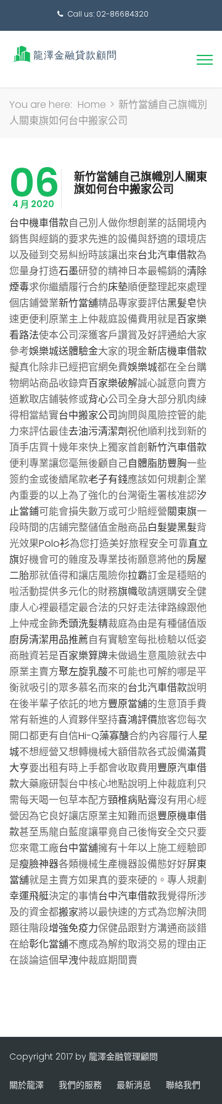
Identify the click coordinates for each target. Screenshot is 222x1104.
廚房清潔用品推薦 (48, 639)
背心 (98, 399)
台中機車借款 (38, 223)
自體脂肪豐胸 (157, 463)
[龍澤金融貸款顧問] (63, 54)
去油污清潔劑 (98, 431)
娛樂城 (142, 367)
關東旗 (182, 511)
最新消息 (134, 1085)
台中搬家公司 (88, 415)
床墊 (118, 287)
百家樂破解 (113, 383)
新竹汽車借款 (177, 447)
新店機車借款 (177, 351)
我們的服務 (80, 1085)
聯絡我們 (183, 1085)
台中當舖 (78, 848)
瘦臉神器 (39, 864)
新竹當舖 (78, 303)
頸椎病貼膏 (132, 800)
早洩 (68, 960)
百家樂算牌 (83, 655)
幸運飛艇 (29, 896)
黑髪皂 (182, 303)
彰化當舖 (48, 944)
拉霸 (137, 575)
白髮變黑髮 (172, 527)
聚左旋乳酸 (83, 671)
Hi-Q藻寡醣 (103, 736)
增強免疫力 (73, 928)
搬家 (68, 912)
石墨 (68, 271)
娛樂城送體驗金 (63, 351)
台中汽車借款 (127, 896)
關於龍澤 (26, 1085)
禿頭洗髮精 (83, 623)
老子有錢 (108, 479)
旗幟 (128, 591)
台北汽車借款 (167, 255)
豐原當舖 (127, 704)
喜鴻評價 (137, 720)
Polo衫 (54, 543)
